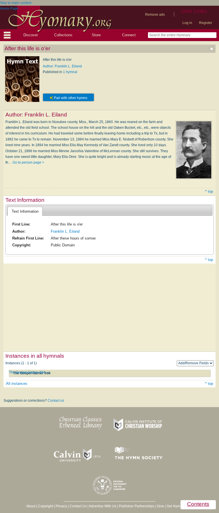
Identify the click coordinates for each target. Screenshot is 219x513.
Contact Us (78, 506)
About (30, 506)
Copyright (45, 506)
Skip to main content (15, 3)
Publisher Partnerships (136, 506)
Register (205, 23)
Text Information (25, 211)
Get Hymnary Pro (180, 506)
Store (96, 35)
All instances (16, 383)
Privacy (61, 506)
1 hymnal (70, 72)
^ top (209, 191)
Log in (187, 23)
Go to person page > (28, 162)
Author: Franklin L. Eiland (62, 66)
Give (160, 506)
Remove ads (155, 15)
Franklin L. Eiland (65, 231)
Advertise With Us (102, 506)
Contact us (56, 401)
